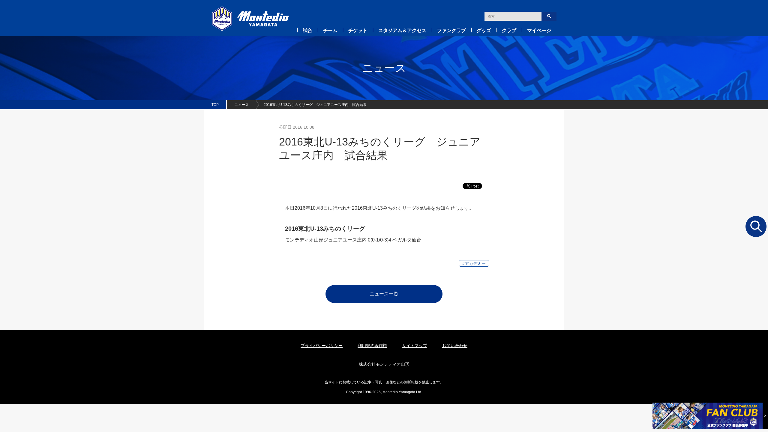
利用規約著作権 (372, 345)
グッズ (484, 30)
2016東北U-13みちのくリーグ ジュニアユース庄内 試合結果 (315, 105)
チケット (358, 30)
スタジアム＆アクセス (402, 30)
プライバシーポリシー (322, 345)
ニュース (241, 105)
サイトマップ (414, 345)
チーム (330, 30)
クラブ (509, 30)
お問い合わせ (454, 345)
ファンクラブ (451, 30)
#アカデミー (474, 263)
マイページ (539, 30)
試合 (307, 30)
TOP (215, 105)
